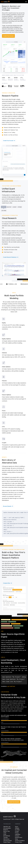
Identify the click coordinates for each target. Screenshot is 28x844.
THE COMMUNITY (14, 767)
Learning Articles (7, 840)
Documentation (7, 828)
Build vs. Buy (6, 831)
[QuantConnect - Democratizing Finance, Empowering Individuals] (5, 2)
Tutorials (5, 837)
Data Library (6, 839)
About (16, 826)
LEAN (2, 631)
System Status (6, 842)
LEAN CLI (3, 657)
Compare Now (6, 583)
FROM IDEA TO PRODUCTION (8, 92)
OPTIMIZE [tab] (20, 207)
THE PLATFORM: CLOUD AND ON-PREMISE (11, 185)
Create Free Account (8, 36)
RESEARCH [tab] (3, 207)
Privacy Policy (18, 842)
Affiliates (17, 828)
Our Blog (17, 829)
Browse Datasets (7, 506)
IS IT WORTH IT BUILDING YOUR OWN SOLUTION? (13, 549)
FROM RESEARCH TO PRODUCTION (10, 215)
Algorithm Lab (6, 826)
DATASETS (4, 457)
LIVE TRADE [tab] (3, 210)
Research (5, 829)
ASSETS (14, 292)
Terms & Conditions (20, 840)
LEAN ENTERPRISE (5, 691)
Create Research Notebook (10, 257)
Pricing (16, 832)
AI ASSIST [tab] (15, 207)
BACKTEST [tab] (9, 207)
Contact (17, 831)
